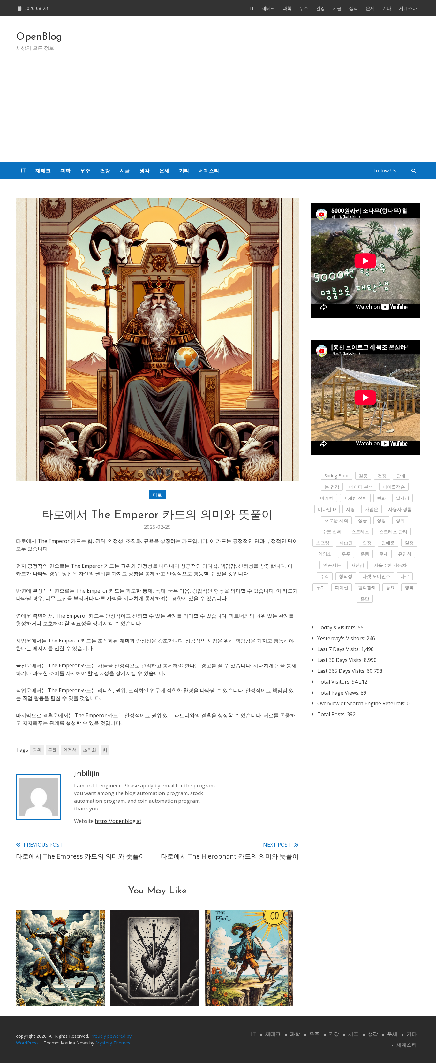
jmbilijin (87, 774)
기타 (386, 8)
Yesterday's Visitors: (341, 638)
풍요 (390, 587)
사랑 (350, 509)
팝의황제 (367, 587)
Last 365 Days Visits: (342, 670)
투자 (320, 587)
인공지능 (332, 565)
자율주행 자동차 (390, 565)
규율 (52, 750)
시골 (337, 8)
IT (252, 8)
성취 (400, 520)
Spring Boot (336, 476)
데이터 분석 (361, 487)
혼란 (364, 599)
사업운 (371, 509)
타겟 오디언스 (376, 576)
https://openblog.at (118, 820)
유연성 (404, 554)
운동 (364, 554)
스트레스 (360, 531)
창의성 (345, 576)
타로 (157, 495)
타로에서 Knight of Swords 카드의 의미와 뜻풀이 (60, 980)
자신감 (357, 565)
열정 (409, 543)
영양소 (325, 554)
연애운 (388, 543)
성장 (381, 520)
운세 (370, 8)
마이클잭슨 (394, 487)
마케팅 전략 (355, 498)
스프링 (322, 543)
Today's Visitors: (337, 627)
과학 (287, 8)
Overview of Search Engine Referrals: (362, 703)
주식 (324, 576)
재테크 (268, 8)
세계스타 (408, 8)
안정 (367, 543)
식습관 (346, 543)
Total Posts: (332, 714)
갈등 (363, 476)
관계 (400, 476)
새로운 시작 (336, 520)
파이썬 (341, 587)
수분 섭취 (332, 531)
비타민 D (327, 509)
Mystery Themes (112, 1043)
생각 (353, 8)
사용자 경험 (400, 509)
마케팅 (327, 498)
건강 (320, 8)
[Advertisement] (218, 114)
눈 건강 (332, 487)
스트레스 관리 (393, 531)
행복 (409, 587)
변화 (381, 498)
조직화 (89, 750)
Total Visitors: (334, 681)
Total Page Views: (339, 692)
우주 (303, 8)
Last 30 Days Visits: (340, 660)
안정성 (70, 750)
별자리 (402, 498)
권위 (37, 750)
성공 (362, 520)
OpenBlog (39, 37)
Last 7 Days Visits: (339, 649)
